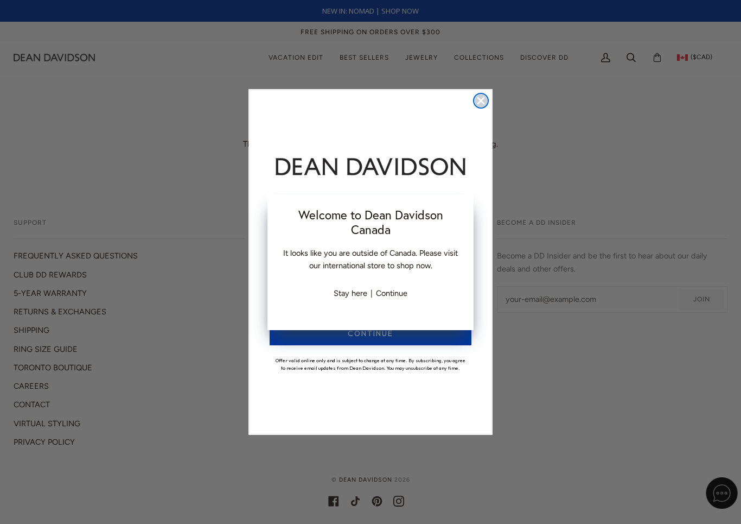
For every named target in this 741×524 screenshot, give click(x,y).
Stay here (350, 293)
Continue (391, 293)
